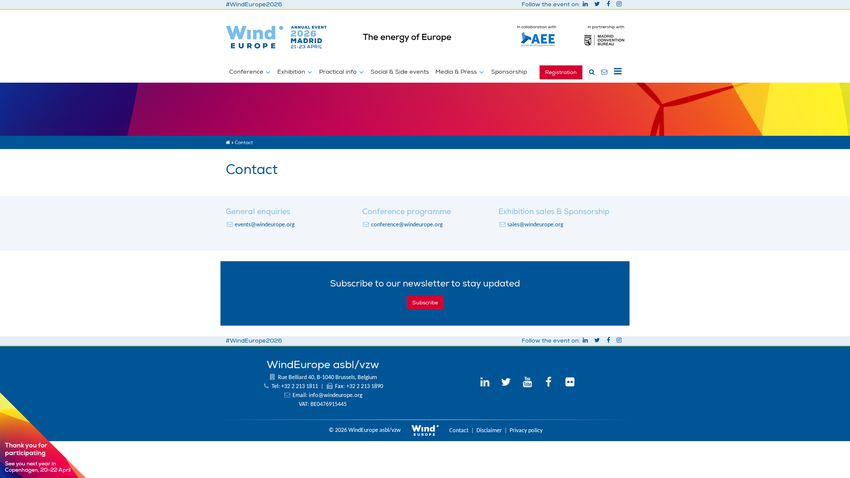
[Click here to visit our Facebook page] (548, 383)
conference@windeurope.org (407, 225)
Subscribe (425, 302)
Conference (247, 71)
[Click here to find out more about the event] (425, 42)
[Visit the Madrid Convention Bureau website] (604, 48)
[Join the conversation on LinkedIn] (586, 4)
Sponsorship (509, 71)
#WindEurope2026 (254, 4)
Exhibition (292, 71)
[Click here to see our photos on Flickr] (570, 383)
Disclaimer (489, 431)
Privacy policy (526, 431)
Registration (561, 72)
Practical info (338, 71)
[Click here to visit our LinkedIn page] (485, 383)
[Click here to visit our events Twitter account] (506, 383)
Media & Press (456, 71)
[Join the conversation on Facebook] (609, 4)
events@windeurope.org (265, 225)
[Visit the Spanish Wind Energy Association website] (538, 47)
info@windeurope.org (335, 395)
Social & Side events (400, 71)
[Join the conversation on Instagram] (619, 4)
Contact (458, 431)
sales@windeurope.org (535, 225)
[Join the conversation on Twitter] (597, 4)
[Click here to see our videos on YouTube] (527, 383)
